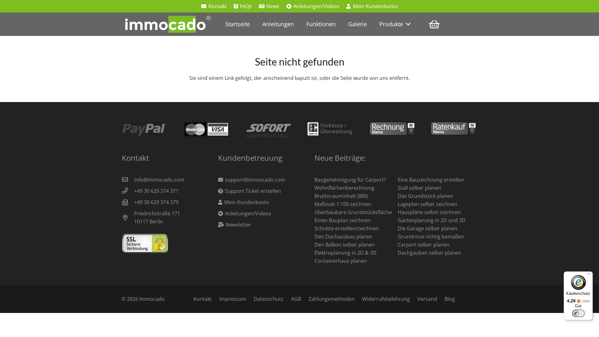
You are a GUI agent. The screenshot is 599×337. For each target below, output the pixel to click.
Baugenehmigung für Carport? (350, 179)
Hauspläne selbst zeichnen (429, 212)
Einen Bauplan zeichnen (342, 220)
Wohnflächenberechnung (344, 187)
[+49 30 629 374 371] (128, 191)
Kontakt (202, 298)
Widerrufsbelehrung (386, 298)
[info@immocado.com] (128, 180)
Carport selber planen (424, 244)
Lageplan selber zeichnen (427, 204)
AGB (296, 298)
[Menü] (589, 275)
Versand (427, 298)
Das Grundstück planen (425, 196)
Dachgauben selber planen (429, 252)
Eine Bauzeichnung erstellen (431, 179)
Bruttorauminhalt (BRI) (341, 196)
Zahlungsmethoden (332, 298)
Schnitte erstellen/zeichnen (346, 228)
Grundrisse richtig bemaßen (431, 236)
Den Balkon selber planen (344, 244)
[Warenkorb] (434, 24)
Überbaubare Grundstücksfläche (353, 212)
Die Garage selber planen (427, 228)
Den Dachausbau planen (343, 236)
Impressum (232, 298)
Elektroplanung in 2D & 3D (345, 252)
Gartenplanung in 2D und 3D (431, 220)
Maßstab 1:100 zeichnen (342, 204)
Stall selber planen (419, 187)
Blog (450, 298)
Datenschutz (269, 298)
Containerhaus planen (340, 260)
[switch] (578, 313)
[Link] (167, 24)
